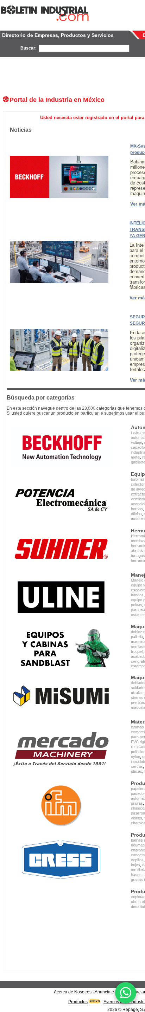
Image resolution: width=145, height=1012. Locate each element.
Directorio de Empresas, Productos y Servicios (58, 35)
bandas (137, 595)
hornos (137, 509)
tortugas (138, 555)
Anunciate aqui (109, 992)
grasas (137, 803)
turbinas (138, 479)
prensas (138, 702)
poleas (136, 605)
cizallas (137, 692)
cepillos (137, 860)
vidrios (136, 818)
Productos (78, 1001)
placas (136, 771)
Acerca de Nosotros (73, 992)
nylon (135, 756)
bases (136, 874)
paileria (137, 637)
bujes (135, 865)
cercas (137, 766)
